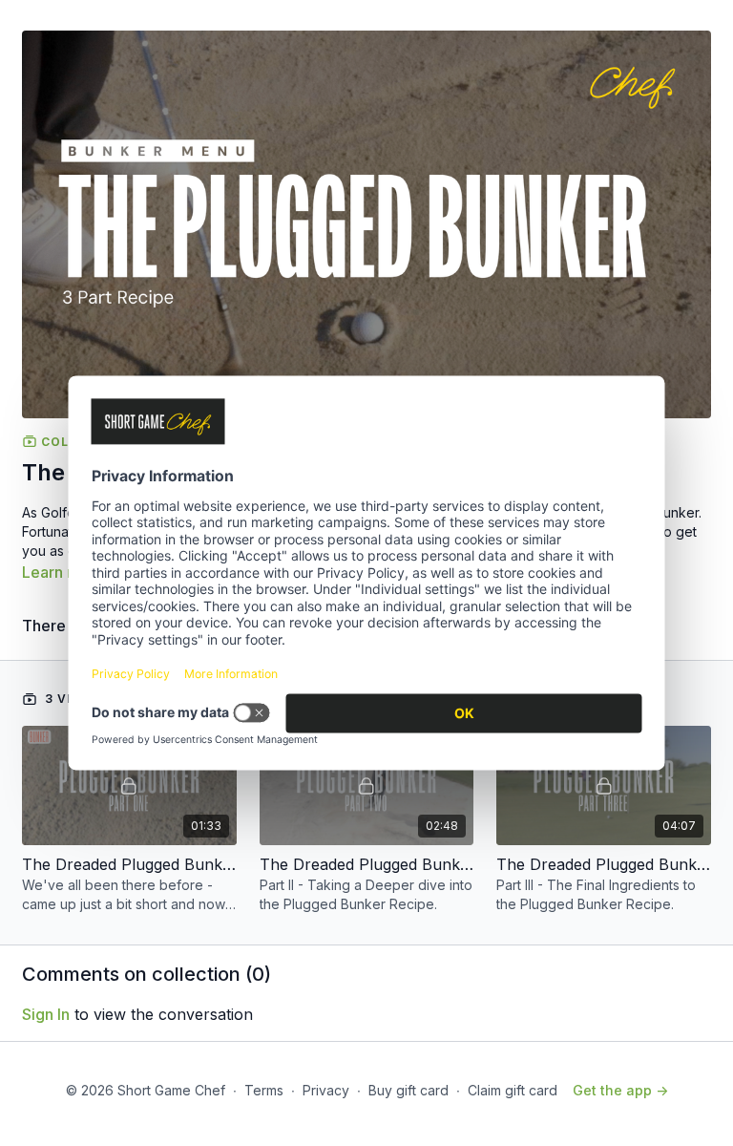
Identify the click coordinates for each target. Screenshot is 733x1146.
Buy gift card (408, 1090)
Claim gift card (512, 1090)
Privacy (326, 1090)
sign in (46, 1014)
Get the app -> (620, 1090)
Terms (263, 1090)
